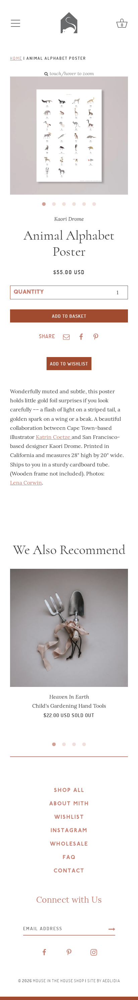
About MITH (69, 804)
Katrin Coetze (54, 437)
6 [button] (94, 204)
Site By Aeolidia (103, 980)
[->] (112, 928)
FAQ (69, 857)
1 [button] (44, 204)
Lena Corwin (26, 483)
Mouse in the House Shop (58, 980)
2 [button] (54, 204)
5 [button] (84, 204)
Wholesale (69, 844)
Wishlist (69, 817)
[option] (64, 136)
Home (16, 58)
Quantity (29, 292)
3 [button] (64, 204)
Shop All (69, 790)
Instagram (69, 831)
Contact (69, 871)
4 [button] (74, 204)
